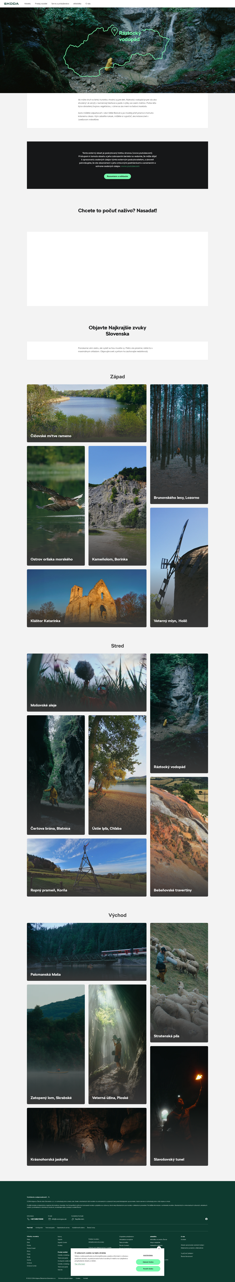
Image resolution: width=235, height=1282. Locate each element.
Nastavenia (148, 1255)
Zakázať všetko (148, 1262)
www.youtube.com (130, 166)
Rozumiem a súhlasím (117, 176)
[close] (159, 1248)
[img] (11, 3)
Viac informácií (80, 1264)
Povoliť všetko (148, 1269)
